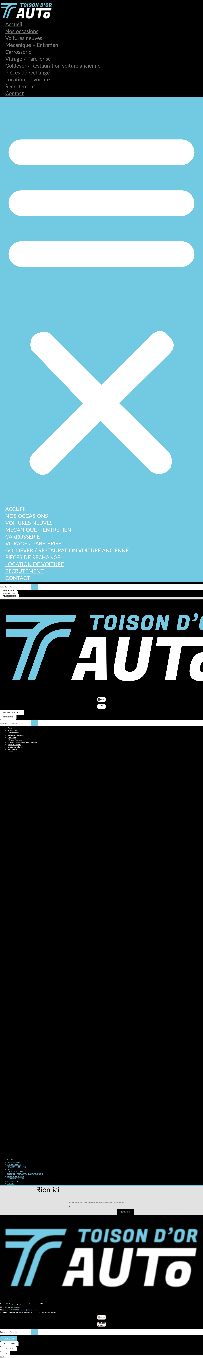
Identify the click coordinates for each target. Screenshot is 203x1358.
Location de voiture (27, 79)
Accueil (13, 24)
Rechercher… (73, 1207)
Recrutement (20, 86)
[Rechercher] (34, 587)
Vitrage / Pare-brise (28, 59)
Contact (14, 93)
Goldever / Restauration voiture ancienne (52, 66)
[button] (101, 301)
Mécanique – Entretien (31, 45)
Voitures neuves (23, 38)
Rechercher (4, 587)
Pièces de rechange (27, 73)
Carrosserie (18, 52)
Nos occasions (21, 31)
